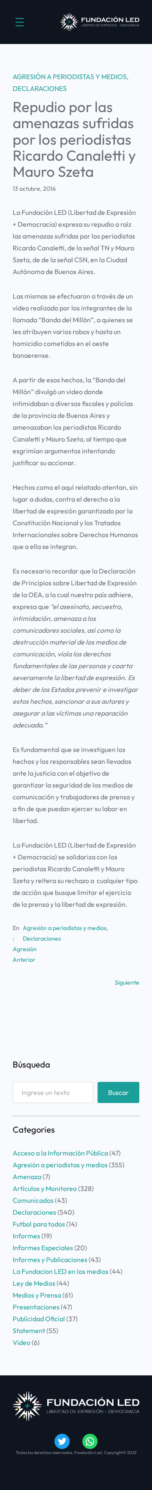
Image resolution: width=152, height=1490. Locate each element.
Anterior (24, 959)
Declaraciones (40, 88)
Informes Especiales (43, 1247)
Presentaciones (36, 1307)
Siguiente (127, 982)
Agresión (25, 949)
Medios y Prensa (37, 1295)
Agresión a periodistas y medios (70, 76)
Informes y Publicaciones (50, 1259)
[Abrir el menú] (20, 22)
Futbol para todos (39, 1224)
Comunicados (33, 1200)
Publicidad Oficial (39, 1318)
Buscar (118, 1092)
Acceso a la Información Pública (60, 1153)
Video (21, 1342)
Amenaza (27, 1176)
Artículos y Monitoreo (45, 1188)
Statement (29, 1330)
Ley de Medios (34, 1283)
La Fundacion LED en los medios (61, 1271)
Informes (26, 1236)
